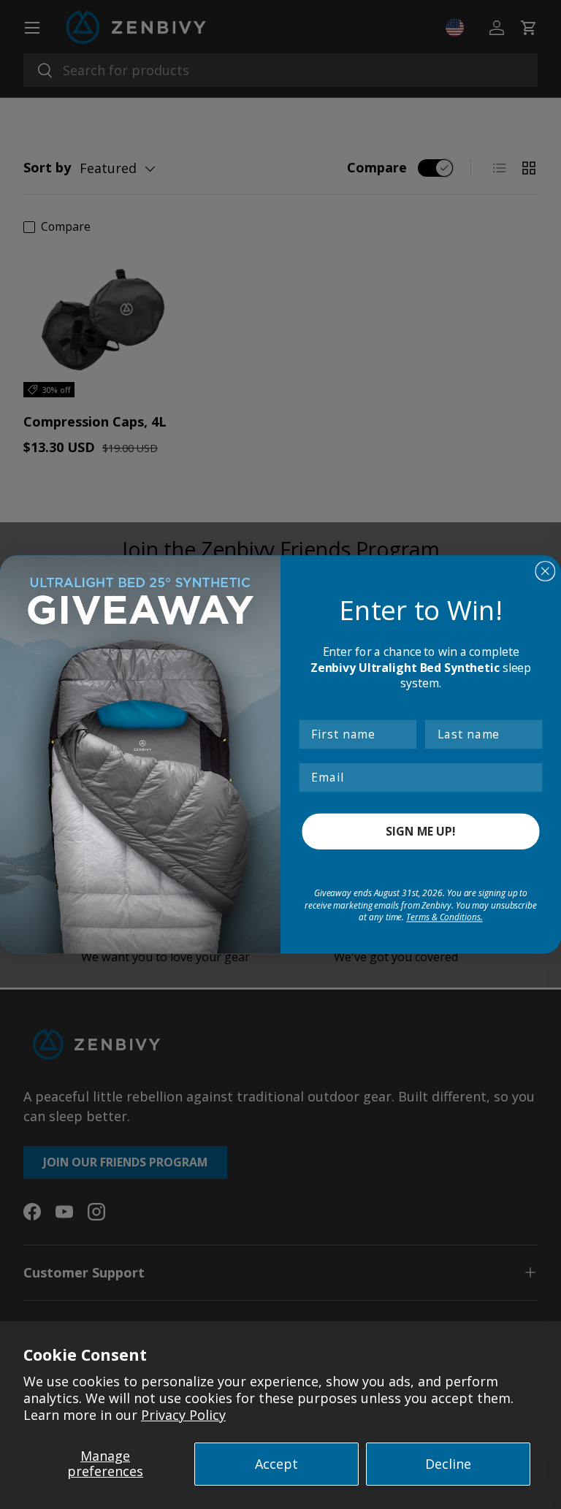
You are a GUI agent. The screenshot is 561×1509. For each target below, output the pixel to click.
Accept (276, 1463)
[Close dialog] (545, 571)
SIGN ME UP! (421, 831)
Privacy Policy (183, 1415)
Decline (448, 1463)
